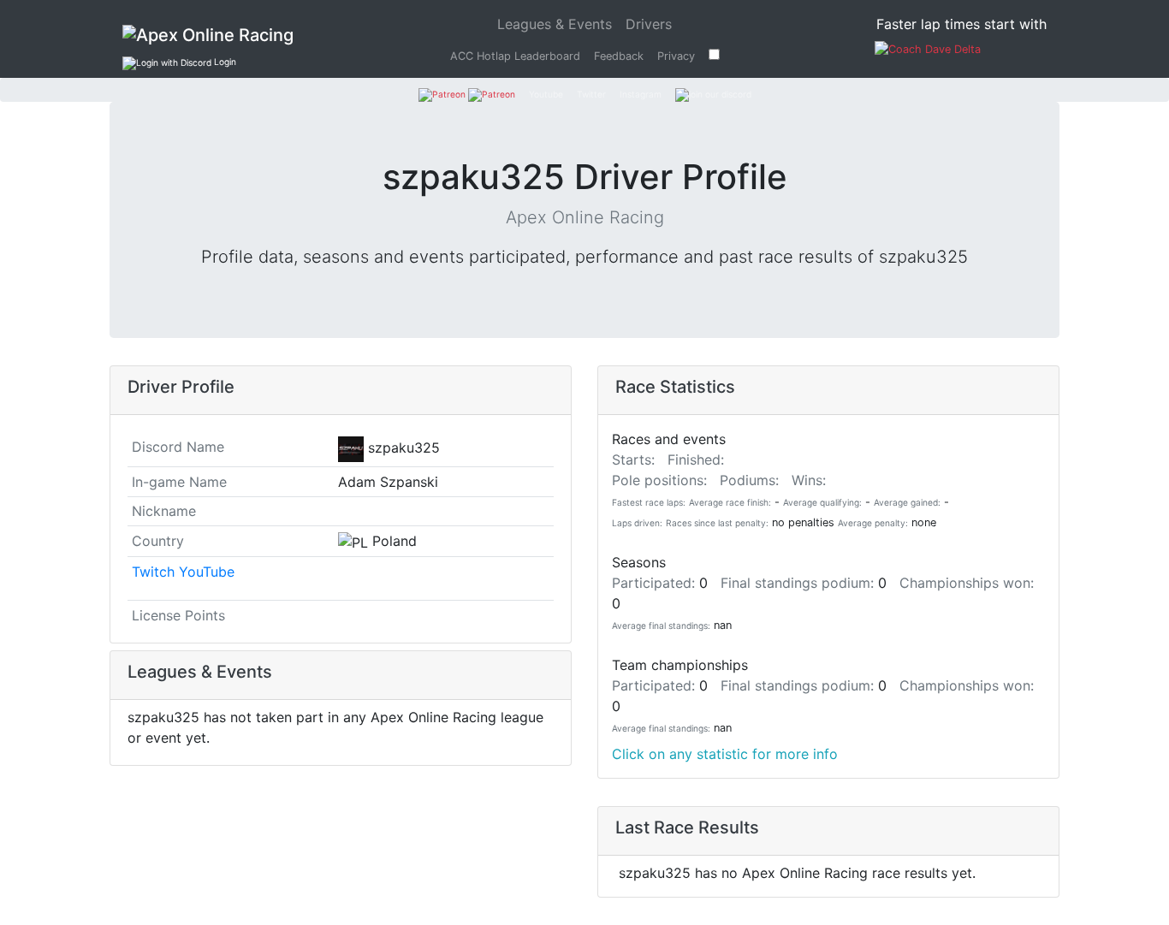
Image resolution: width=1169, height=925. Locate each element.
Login (223, 61)
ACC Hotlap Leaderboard (515, 56)
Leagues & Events (558, 24)
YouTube (206, 571)
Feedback (619, 56)
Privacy (676, 56)
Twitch (153, 571)
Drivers (649, 24)
